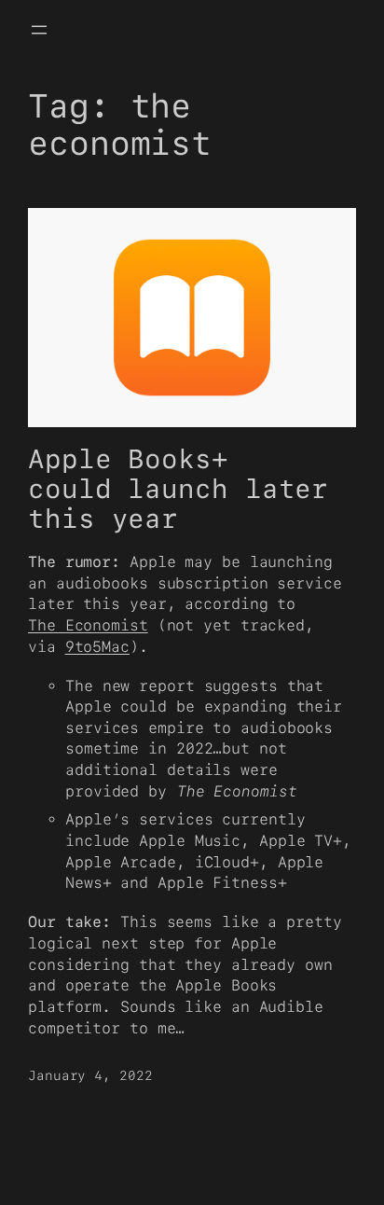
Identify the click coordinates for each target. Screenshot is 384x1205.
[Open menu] (39, 30)
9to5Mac (97, 647)
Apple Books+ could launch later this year (178, 489)
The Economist (88, 625)
